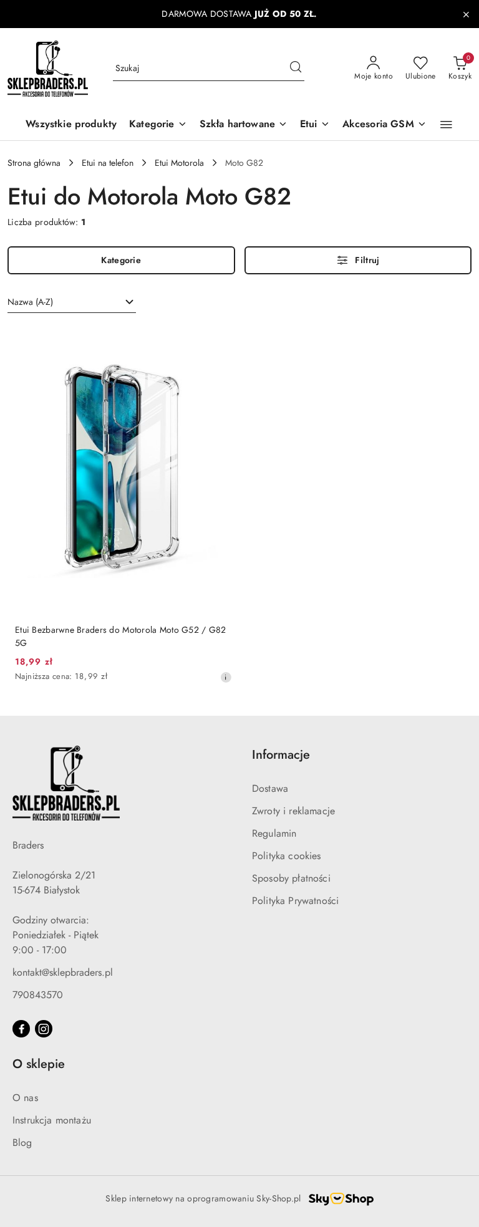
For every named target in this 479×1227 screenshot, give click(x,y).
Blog (22, 1142)
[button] (157, 125)
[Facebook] (21, 1028)
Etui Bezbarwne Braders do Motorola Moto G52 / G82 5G (120, 635)
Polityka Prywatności (295, 900)
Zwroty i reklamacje (293, 811)
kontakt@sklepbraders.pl (62, 972)
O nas (25, 1097)
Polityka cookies (286, 856)
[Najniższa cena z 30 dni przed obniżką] (226, 677)
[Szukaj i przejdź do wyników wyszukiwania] (295, 68)
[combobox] (71, 302)
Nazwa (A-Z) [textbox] (30, 302)
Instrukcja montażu (51, 1120)
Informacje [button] (281, 755)
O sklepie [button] (38, 1064)
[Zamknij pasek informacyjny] (466, 14)
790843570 (37, 995)
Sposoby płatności (291, 878)
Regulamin (274, 833)
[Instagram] (43, 1028)
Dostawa (270, 788)
